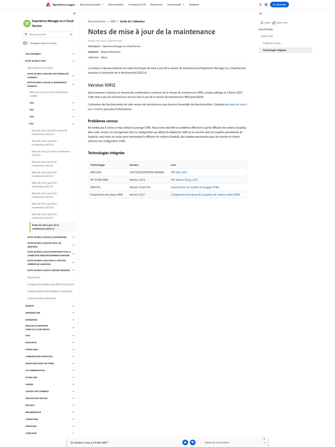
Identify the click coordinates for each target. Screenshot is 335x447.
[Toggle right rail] (260, 14)
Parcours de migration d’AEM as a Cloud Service (37, 328)
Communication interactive (39, 356)
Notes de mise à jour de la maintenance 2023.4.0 (44, 205)
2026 (32, 103)
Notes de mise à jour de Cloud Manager (47, 237)
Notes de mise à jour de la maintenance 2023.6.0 (44, 195)
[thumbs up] (185, 442)
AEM (113, 21)
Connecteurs (31, 419)
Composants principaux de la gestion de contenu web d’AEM (205, 194)
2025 (32, 109)
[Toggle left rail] (74, 14)
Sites (27, 335)
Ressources (31, 342)
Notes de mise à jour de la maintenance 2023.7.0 (44, 184)
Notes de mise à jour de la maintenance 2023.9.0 (44, 163)
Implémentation (33, 412)
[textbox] (48, 34)
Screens (29, 384)
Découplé (30, 405)
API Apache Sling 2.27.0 (184, 179)
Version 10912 (267, 36)
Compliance (31, 433)
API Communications (35, 370)
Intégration (31, 320)
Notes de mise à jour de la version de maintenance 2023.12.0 (49, 132)
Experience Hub (32, 313)
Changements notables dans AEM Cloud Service (51, 284)
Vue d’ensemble (33, 54)
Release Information (110, 51)
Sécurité (29, 306)
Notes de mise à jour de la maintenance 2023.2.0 (44, 216)
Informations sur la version (40, 67)
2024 (32, 116)
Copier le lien (282, 22)
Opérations (31, 426)
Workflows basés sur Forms (39, 363)
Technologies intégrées (274, 50)
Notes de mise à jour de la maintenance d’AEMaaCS (47, 84)
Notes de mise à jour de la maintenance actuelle (49, 94)
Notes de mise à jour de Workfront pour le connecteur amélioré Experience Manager (49, 254)
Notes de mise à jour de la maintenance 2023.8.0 (44, 174)
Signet (267, 22)
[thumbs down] (193, 442)
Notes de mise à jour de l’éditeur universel (49, 270)
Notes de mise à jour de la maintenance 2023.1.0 (45, 226)
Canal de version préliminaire (42, 298)
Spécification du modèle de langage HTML (195, 187)
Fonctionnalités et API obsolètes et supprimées (50, 291)
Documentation (97, 21)
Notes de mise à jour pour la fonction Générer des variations (47, 262)
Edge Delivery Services (36, 398)
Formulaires (31, 349)
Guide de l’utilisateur (132, 21)
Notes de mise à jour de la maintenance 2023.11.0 (44, 142)
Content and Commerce (37, 391)
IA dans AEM (31, 377)
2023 (31, 123)
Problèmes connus (272, 43)
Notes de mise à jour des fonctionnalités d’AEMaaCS (48, 76)
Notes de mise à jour (35, 61)
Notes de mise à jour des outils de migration (44, 245)
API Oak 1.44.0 (179, 172)
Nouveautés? (34, 277)
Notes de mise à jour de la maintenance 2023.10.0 (51, 153)
